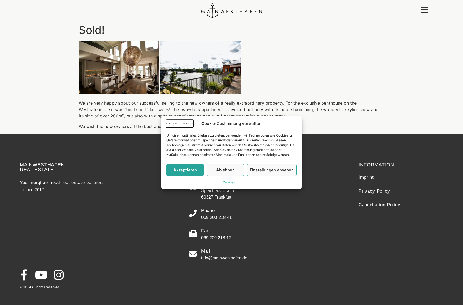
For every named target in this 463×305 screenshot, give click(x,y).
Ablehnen (225, 169)
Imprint (366, 177)
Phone (208, 210)
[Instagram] (58, 274)
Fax (205, 230)
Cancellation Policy (379, 204)
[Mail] (193, 254)
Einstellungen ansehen (272, 169)
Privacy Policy (374, 191)
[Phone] (193, 213)
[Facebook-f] (23, 274)
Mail (205, 251)
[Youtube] (41, 274)
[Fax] (193, 233)
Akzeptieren (185, 169)
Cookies (229, 182)
